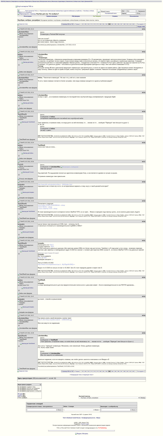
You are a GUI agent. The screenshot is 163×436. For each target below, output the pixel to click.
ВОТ (52, 246)
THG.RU (3, 1)
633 (130, 24)
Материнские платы (45, 1)
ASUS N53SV (42, 207)
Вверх (98, 417)
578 (94, 24)
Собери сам (77, 1)
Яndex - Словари (69, 406)
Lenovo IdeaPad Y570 (45, 208)
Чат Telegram (97, 16)
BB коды (20, 393)
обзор (63, 205)
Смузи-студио (85, 424)
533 (88, 24)
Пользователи (134, 16)
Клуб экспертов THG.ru (31, 10)
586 (118, 24)
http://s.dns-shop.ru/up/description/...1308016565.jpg (55, 320)
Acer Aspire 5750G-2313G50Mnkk (49, 205)
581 (103, 24)
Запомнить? (141, 11)
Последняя (140, 24)
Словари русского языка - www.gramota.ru (40, 406)
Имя (123, 11)
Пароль (124, 13)
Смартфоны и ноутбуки (17, 1)
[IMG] (19, 396)
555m (39, 258)
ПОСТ (52, 245)
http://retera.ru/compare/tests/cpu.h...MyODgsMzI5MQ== (56, 264)
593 (127, 24)
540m (45, 258)
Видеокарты (28, 1)
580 (100, 24)
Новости (8, 1)
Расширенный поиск (111, 13)
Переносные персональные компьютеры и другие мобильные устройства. (61, 10)
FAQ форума (76, 16)
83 (82, 24)
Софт (82, 1)
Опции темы (141, 26)
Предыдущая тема (76, 374)
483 (85, 24)
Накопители (69, 1)
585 (115, 24)
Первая (77, 24)
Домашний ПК (88, 1)
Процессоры (35, 1)
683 (133, 24)
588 (124, 24)
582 (106, 24)
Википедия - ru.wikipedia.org (109, 406)
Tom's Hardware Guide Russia (72, 417)
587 (121, 24)
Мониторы (54, 1)
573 (91, 24)
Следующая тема (87, 374)
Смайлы (20, 395)
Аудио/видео (61, 1)
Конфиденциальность (88, 417)
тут (52, 259)
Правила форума (51, 16)
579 (97, 24)
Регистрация (27, 16)
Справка (115, 16)
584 (112, 24)
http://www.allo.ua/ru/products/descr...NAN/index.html (55, 184)
